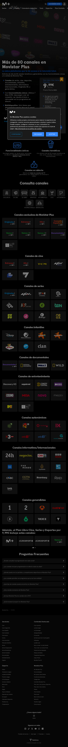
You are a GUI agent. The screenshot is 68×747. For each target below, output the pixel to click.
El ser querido (37, 625)
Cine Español (5, 630)
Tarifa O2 (36, 699)
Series (4, 8)
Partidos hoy (5, 701)
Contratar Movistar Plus (39, 682)
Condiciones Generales (39, 677)
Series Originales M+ (7, 647)
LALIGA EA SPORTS (6, 674)
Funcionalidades (38, 672)
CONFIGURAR (16, 134)
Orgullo (4, 660)
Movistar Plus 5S (38, 660)
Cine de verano (5, 640)
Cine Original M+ (6, 628)
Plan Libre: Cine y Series (40, 687)
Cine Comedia (5, 633)
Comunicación (37, 704)
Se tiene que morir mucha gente (41, 638)
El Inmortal (36, 635)
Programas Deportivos (39, 655)
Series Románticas (6, 650)
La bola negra (37, 628)
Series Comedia (6, 652)
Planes (35, 689)
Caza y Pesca (37, 657)
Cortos (3, 638)
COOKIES (48, 734)
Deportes (49, 8)
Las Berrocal (37, 642)
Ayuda (34, 718)
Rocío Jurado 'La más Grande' (41, 645)
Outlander (36, 640)
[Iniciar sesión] (64, 4)
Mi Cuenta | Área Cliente (40, 674)
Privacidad (41, 734)
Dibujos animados (38, 652)
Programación (5, 704)
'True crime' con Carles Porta (41, 647)
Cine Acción (5, 635)
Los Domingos (37, 630)
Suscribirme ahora (54, 4)
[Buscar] (45, 4)
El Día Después (5, 679)
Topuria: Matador (6, 691)
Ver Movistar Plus (38, 669)
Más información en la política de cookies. (28, 129)
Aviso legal (33, 734)
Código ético (37, 679)
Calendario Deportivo (7, 699)
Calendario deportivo (29, 8)
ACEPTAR (52, 134)
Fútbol (17, 8)
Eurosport (4, 696)
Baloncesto (4, 684)
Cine (10, 8)
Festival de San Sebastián (40, 650)
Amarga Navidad (38, 633)
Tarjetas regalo (37, 701)
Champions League (6, 672)
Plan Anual (36, 694)
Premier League (6, 677)
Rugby (3, 689)
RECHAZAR (38, 134)
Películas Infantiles (6, 642)
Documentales (5, 655)
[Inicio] (6, 4)
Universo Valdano (6, 682)
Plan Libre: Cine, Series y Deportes (42, 684)
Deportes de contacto (7, 694)
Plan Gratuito (60, 8)
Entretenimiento (6, 657)
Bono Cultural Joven (39, 696)
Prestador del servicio (23, 734)
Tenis (41, 8)
